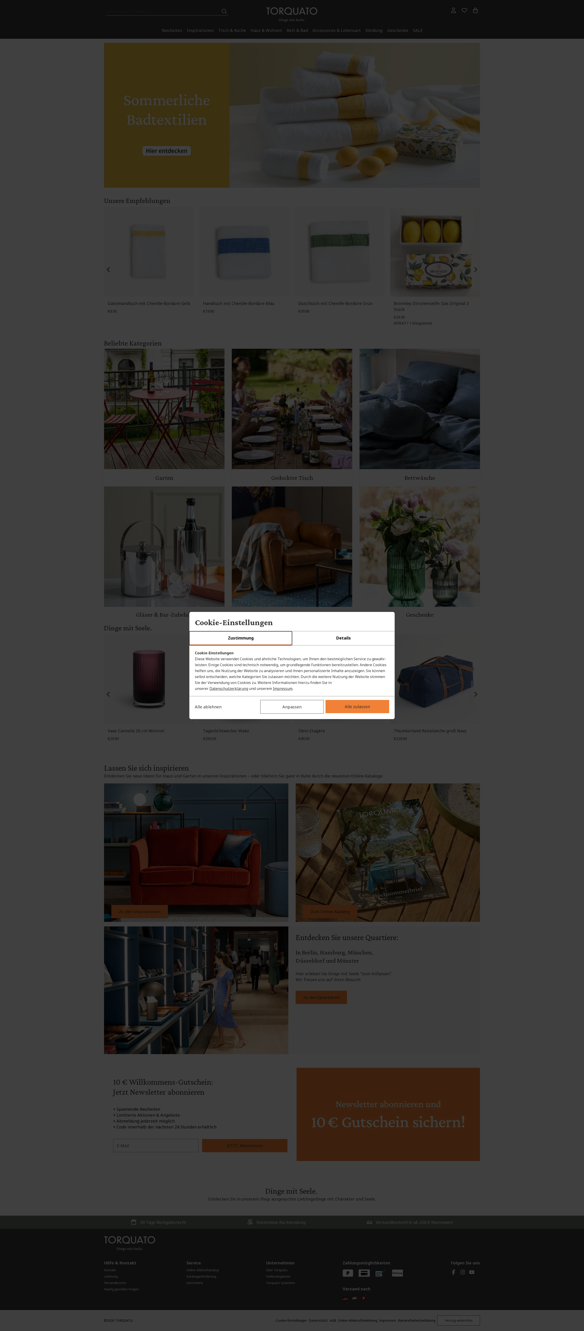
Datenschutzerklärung (228, 688)
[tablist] (292, 638)
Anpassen (292, 707)
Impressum (282, 688)
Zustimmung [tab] (241, 638)
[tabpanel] (292, 670)
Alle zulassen (357, 706)
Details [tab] (343, 638)
